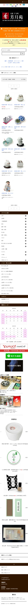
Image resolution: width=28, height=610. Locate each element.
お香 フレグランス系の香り (7, 279)
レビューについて (5, 302)
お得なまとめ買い (16, 62)
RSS (21, 599)
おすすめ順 (5, 79)
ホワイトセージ (17, 60)
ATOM (23, 599)
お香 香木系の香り (5, 276)
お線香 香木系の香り (5, 285)
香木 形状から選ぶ (5, 293)
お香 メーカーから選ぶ (6, 274)
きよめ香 (10, 62)
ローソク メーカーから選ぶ (7, 290)
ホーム (2, 66)
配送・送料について (12, 597)
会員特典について (5, 299)
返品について (19, 597)
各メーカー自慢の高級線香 (7, 271)
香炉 (6, 66)
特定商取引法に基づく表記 (6, 599)
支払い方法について (5, 597)
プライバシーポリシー (15, 599)
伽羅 (5, 60)
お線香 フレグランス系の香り (7, 288)
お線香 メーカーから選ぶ (6, 282)
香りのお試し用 (4, 265)
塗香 (22, 60)
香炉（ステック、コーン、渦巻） (15, 66)
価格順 (9, 79)
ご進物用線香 (10, 60)
